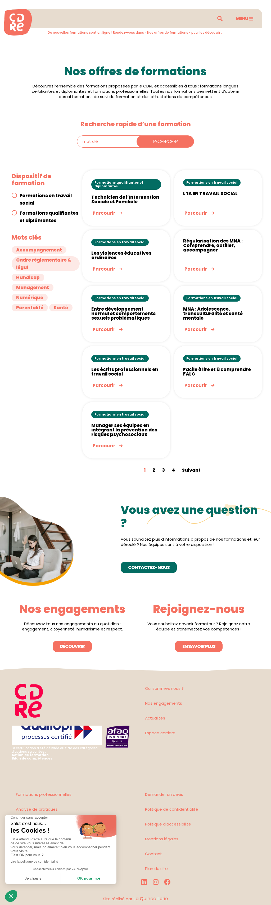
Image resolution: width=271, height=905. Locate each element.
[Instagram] (155, 882)
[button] (219, 18)
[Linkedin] (144, 882)
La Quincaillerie (150, 898)
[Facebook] (167, 882)
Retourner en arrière (40, 44)
